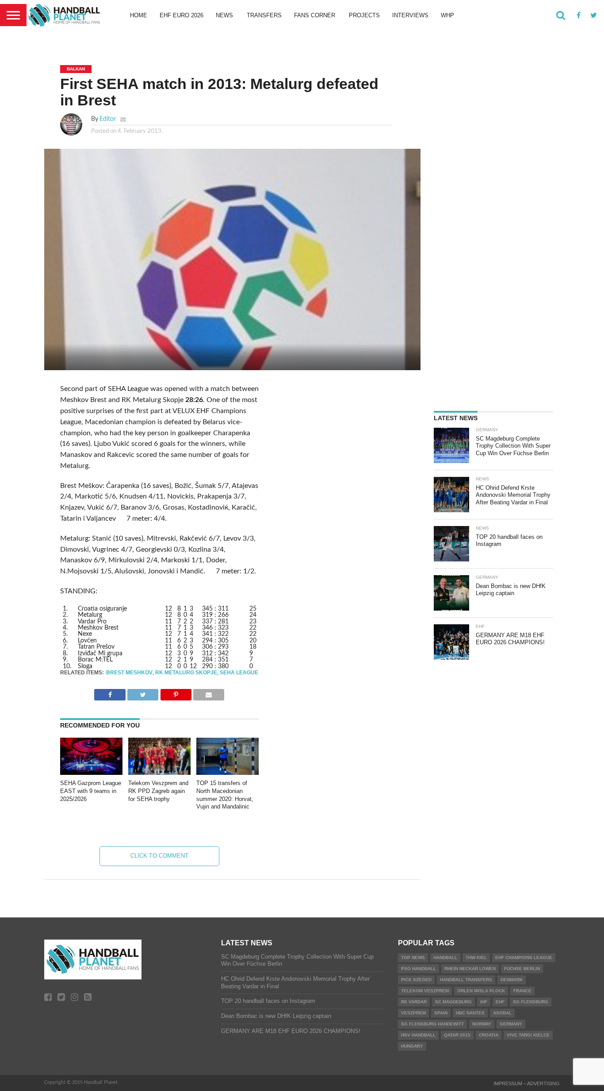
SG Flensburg (530, 1001)
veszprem (413, 1012)
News (224, 15)
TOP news (413, 957)
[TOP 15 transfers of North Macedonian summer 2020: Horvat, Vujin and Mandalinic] (227, 772)
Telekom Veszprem (425, 990)
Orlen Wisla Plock (481, 990)
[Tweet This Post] (143, 692)
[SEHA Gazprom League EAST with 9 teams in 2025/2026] (91, 772)
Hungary (412, 1046)
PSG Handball (418, 968)
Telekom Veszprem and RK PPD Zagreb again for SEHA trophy (158, 791)
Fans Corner (314, 15)
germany (511, 1023)
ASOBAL (502, 1012)
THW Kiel (476, 957)
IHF (483, 1001)
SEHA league (239, 672)
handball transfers (466, 979)
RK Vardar (414, 1001)
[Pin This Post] (175, 692)
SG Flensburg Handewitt (432, 1023)
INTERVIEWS (410, 15)
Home (138, 15)
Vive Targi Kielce (528, 1035)
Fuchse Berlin (522, 968)
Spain (440, 1012)
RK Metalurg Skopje (186, 672)
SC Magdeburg (453, 1001)
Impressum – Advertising (526, 1083)
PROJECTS (364, 15)
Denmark (512, 979)
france (522, 990)
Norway (481, 1023)
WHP (447, 15)
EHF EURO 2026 (181, 15)
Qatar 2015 (457, 1035)
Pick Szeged (416, 979)
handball (445, 957)
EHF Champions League (523, 957)
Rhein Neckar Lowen (470, 968)
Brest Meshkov (129, 672)
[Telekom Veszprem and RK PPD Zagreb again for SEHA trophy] (159, 772)
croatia (488, 1035)
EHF (500, 1001)
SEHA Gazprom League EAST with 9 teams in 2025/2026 (90, 791)
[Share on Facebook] (109, 692)
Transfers (264, 15)
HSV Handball (418, 1035)
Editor (107, 119)
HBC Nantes (470, 1012)
